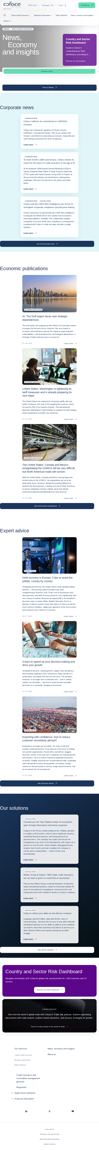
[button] (5, 15)
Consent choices (49, 1144)
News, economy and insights (61, 1049)
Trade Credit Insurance (23, 1055)
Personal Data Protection (49, 1134)
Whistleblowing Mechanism (49, 1139)
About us (52, 1054)
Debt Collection (20, 1065)
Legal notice (49, 1129)
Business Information (22, 1060)
